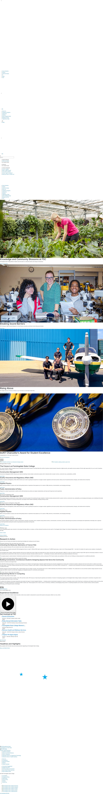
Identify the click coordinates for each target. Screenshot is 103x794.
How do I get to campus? (7, 173)
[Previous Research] (1, 587)
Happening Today (5, 118)
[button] (2, 74)
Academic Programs (6, 112)
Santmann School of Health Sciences (9, 756)
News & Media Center (6, 116)
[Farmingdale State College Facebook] (10, 785)
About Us (4, 111)
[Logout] (2, 108)
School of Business (6, 754)
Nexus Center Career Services (8, 770)
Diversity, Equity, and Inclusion (8, 768)
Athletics (4, 115)
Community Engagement (7, 766)
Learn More (2, 476)
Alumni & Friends (5, 73)
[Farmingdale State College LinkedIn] (9, 789)
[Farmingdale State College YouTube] (10, 788)
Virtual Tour (4, 782)
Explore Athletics (3, 535)
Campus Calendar (5, 764)
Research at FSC (5, 117)
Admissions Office (5, 761)
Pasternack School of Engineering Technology (11, 755)
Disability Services (6, 767)
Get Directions (7, 750)
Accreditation (5, 760)
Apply (3, 76)
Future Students (5, 71)
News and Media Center (5, 648)
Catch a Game (3, 532)
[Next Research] (3, 587)
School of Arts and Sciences (8, 752)
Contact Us (2, 750)
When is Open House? (6, 170)
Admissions (4, 113)
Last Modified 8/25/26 (4, 793)
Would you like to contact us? (8, 174)
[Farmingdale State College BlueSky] (9, 791)
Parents (3, 72)
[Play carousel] (2, 460)
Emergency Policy (5, 777)
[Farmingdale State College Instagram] (10, 787)
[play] (8, 604)
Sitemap (3, 780)
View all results (6, 160)
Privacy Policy (5, 779)
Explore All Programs (4, 525)
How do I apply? (5, 169)
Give (3, 77)
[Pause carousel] (1, 460)
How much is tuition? (6, 171)
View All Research (3, 588)
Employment (4, 778)
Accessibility (4, 775)
